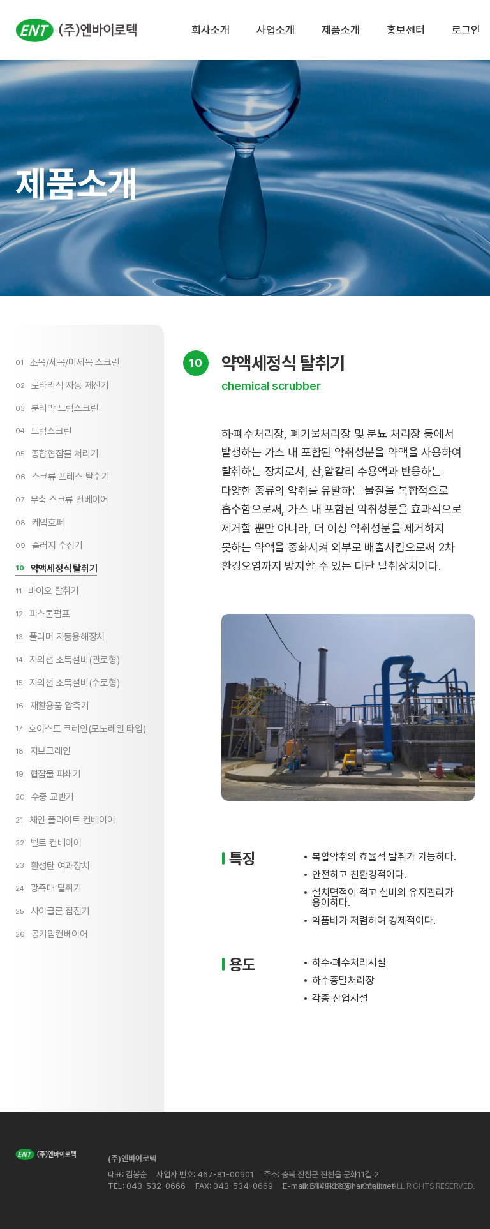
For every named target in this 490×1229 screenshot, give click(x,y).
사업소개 (275, 30)
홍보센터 (406, 30)
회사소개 (210, 30)
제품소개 (341, 30)
